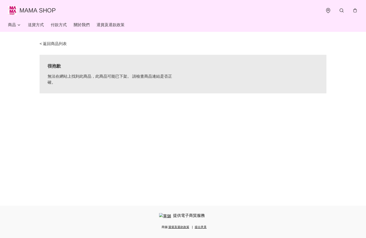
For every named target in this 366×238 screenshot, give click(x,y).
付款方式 (59, 25)
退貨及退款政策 (110, 25)
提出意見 (201, 227)
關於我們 (82, 25)
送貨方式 (36, 25)
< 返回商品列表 (53, 44)
